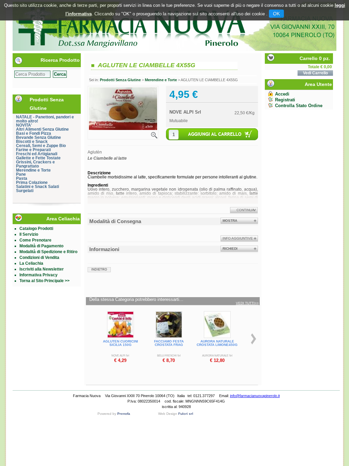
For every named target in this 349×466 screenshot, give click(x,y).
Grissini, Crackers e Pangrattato (35, 164)
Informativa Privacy (38, 275)
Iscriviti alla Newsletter (41, 269)
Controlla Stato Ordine (298, 105)
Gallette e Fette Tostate (38, 158)
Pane (21, 174)
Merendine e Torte (33, 170)
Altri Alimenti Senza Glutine (42, 129)
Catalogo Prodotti (36, 228)
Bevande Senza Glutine (38, 137)
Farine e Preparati (33, 149)
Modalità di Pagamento (41, 246)
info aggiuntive (238, 238)
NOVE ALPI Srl (185, 112)
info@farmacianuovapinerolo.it (255, 396)
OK (276, 13)
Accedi (282, 94)
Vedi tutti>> (247, 303)
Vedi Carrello (315, 73)
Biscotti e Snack (32, 141)
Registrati (285, 99)
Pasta (21, 178)
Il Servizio (28, 234)
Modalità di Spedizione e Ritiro (48, 251)
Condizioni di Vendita (39, 257)
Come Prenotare (35, 240)
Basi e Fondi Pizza (33, 133)
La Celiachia (31, 263)
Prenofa (123, 414)
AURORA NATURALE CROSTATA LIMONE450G (217, 343)
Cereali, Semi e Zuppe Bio (41, 145)
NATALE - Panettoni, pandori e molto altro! (45, 119)
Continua (245, 210)
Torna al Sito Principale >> (44, 280)
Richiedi (230, 248)
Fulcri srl (185, 414)
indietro (99, 269)
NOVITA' (24, 125)
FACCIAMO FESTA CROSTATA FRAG (169, 343)
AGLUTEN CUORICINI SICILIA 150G (120, 343)
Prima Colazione (32, 182)
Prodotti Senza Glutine (120, 80)
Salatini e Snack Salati (37, 186)
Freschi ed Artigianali (36, 153)
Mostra (230, 220)
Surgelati (24, 190)
